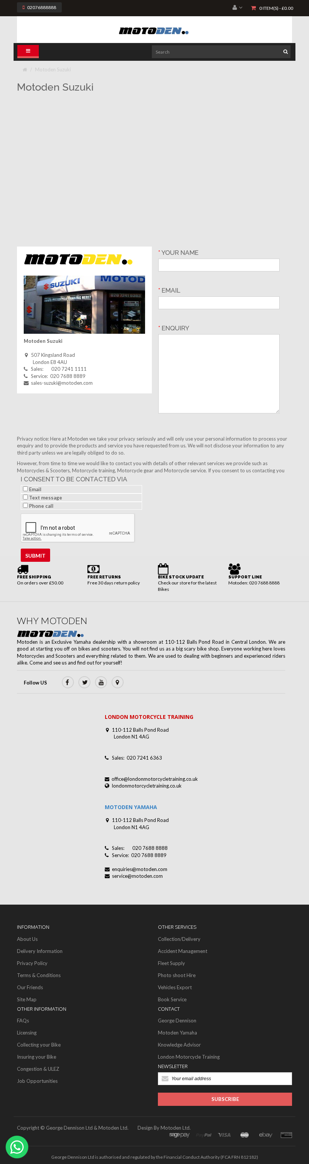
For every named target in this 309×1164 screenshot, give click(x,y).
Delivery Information (40, 951)
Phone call (41, 506)
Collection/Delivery (179, 939)
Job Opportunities (37, 1081)
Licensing (27, 1033)
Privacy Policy (32, 963)
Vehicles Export (175, 987)
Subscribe (225, 1099)
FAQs (23, 1021)
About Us (27, 939)
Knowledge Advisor (179, 1045)
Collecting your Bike (39, 1045)
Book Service (172, 999)
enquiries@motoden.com (139, 869)
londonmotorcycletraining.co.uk (147, 786)
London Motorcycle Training (189, 1057)
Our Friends (30, 987)
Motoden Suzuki (53, 69)
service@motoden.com (137, 876)
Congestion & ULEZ (38, 1069)
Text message (45, 498)
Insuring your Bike (36, 1057)
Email (34, 489)
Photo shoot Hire (177, 975)
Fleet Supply (171, 963)
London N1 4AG (131, 737)
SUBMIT (35, 555)
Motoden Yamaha (177, 1033)
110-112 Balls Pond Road (140, 730)
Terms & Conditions (39, 975)
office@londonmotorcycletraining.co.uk (155, 779)
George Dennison (177, 1021)
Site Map (27, 999)
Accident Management (182, 951)
